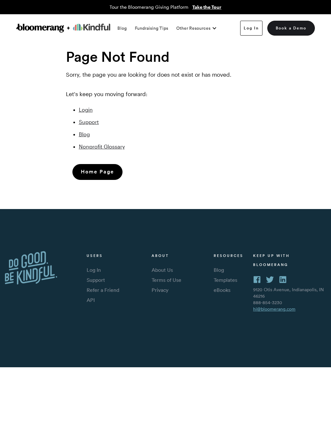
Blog (122, 28)
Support (89, 122)
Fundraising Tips (151, 28)
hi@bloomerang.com (274, 309)
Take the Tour (206, 7)
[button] (195, 28)
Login (86, 109)
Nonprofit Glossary (102, 146)
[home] (63, 28)
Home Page (97, 171)
